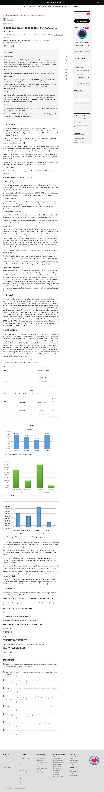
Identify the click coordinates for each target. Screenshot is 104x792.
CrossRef (22, 668)
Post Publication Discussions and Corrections (57, 770)
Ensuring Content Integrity (42, 762)
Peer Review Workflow (41, 772)
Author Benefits (23, 761)
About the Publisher (7, 758)
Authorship (22, 766)
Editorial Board (6, 761)
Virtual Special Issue (41, 770)
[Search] (98, 2)
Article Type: (79, 74)
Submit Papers (82, 21)
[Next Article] (66, 46)
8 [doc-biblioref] (24, 547)
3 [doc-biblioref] (23, 143)
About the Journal (7, 756)
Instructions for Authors (25, 775)
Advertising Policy (79, 138)
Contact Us (23, 788)
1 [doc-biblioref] (9, 133)
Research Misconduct (58, 776)
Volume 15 (9, 10)
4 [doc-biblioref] (49, 151)
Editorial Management (41, 758)
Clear (80, 83)
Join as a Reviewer (79, 123)
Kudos (76, 140)
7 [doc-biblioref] (25, 356)
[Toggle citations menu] (12, 668)
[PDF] (12, 46)
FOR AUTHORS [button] (75, 6)
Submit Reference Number (82, 107)
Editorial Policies (40, 760)
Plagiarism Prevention (58, 766)
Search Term (77, 61)
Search (87, 83)
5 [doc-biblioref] (13, 159)
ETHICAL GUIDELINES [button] (44, 6)
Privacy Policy (17, 788)
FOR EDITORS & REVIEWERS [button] (60, 6)
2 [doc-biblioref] (16, 135)
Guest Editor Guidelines (42, 768)
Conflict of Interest (57, 760)
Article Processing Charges (26, 758)
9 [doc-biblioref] (47, 584)
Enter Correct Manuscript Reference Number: (82, 96)
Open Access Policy (7, 765)
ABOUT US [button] (32, 6)
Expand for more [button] (52, 386)
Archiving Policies (24, 756)
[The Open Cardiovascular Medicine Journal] (94, 760)
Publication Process (41, 775)
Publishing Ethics (57, 774)
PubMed (27, 668)
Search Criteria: (80, 67)
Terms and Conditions (7, 788)
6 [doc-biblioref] (49, 264)
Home (25, 6)
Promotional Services (80, 142)
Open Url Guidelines (7, 767)
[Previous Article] (63, 46)
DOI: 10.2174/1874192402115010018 (12, 43)
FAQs (4, 763)
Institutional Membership (25, 772)
